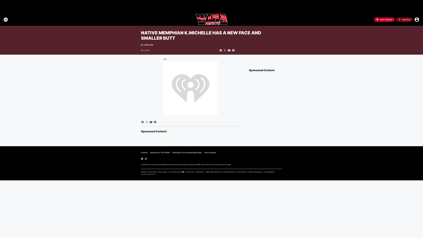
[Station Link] (211, 19)
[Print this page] (233, 50)
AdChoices (199, 172)
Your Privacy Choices (175, 172)
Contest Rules (152, 172)
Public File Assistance (255, 172)
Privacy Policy (162, 172)
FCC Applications (269, 172)
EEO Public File (242, 172)
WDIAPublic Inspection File (214, 172)
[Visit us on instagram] (146, 158)
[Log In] (417, 19)
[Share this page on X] (224, 50)
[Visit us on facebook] (142, 158)
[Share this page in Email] (229, 50)
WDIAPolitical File (230, 172)
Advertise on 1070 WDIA (160, 153)
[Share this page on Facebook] (220, 50)
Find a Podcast (210, 153)
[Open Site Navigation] (6, 19)
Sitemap (143, 172)
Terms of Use (190, 172)
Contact (144, 153)
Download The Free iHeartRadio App (186, 153)
